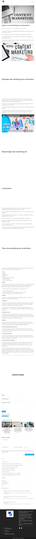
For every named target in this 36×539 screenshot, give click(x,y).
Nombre (3, 395)
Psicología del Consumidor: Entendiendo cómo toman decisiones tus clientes (12, 465)
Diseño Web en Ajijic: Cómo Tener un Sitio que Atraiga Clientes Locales (11, 463)
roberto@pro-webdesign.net (9, 533)
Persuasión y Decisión (5, 483)
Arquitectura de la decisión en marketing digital (8, 468)
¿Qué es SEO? (24, 496)
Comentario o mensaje (6, 402)
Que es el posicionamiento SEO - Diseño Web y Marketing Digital (12, 496)
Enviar (4, 411)
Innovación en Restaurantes (6, 471)
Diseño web (3, 480)
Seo (2, 485)
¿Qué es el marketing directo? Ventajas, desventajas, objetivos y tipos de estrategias (18, 430)
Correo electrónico (5, 398)
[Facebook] (19, 528)
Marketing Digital (17, 28)
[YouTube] (21, 528)
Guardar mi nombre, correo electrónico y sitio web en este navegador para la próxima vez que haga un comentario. (18, 451)
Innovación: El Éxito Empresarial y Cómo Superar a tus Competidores (11, 473)
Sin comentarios (24, 28)
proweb (4, 28)
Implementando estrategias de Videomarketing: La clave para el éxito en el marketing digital (7, 430)
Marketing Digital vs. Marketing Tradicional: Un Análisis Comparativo (29, 429)
